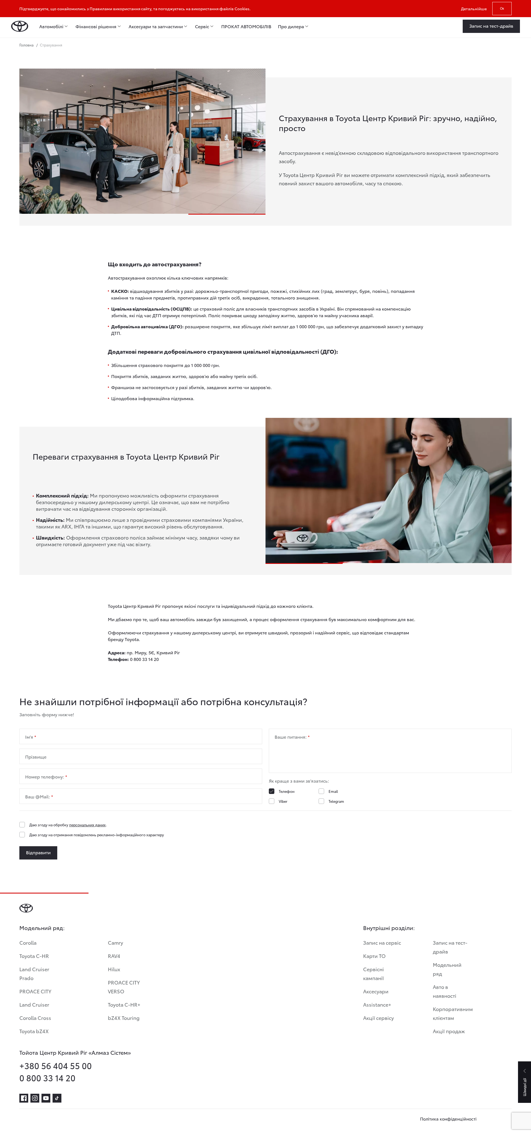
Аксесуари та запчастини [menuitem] (156, 26)
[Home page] (19, 26)
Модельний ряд (447, 969)
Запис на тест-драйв (450, 947)
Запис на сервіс (382, 942)
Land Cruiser (34, 1004)
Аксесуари (376, 991)
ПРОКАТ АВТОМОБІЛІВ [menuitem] (246, 26)
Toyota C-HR (34, 955)
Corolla (28, 942)
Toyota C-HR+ (124, 1004)
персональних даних (87, 824)
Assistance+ (377, 1004)
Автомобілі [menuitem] (51, 26)
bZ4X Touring (124, 1017)
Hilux (114, 968)
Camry (115, 942)
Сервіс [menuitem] (202, 26)
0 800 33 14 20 (47, 1078)
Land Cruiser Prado (34, 973)
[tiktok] (57, 1098)
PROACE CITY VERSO (124, 986)
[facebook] (23, 1098)
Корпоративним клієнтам (453, 1013)
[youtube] (45, 1098)
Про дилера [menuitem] (291, 26)
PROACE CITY (35, 991)
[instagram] (34, 1098)
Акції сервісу (378, 1017)
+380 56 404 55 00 (55, 1066)
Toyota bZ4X (34, 1030)
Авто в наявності (444, 991)
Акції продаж (449, 1030)
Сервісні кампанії (373, 973)
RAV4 (114, 955)
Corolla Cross (35, 1017)
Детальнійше (474, 8)
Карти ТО (374, 955)
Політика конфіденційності (448, 1119)
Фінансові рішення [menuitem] (96, 26)
